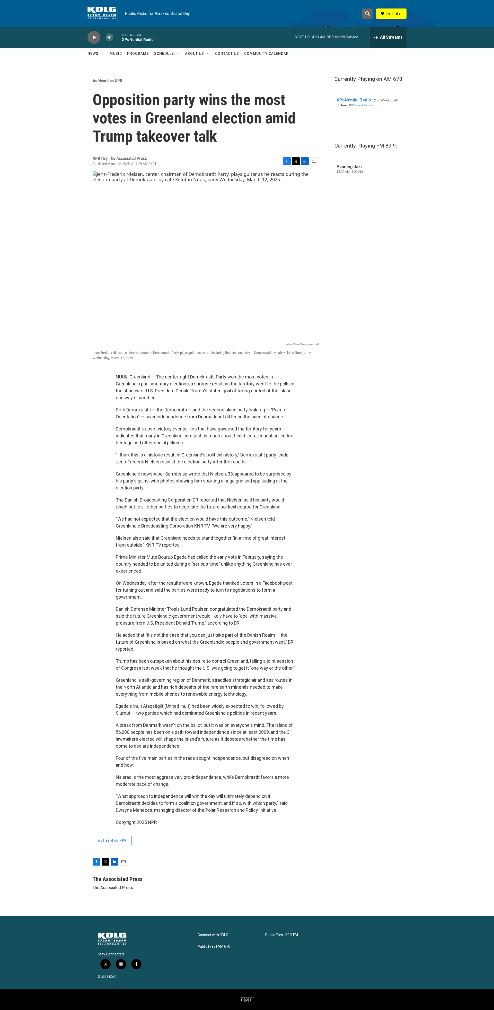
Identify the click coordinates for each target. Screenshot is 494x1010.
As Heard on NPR (107, 80)
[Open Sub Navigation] (102, 53)
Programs (138, 53)
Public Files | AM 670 (214, 946)
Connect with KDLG (213, 935)
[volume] (109, 37)
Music (116, 53)
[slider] (117, 37)
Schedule (164, 53)
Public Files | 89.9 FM (281, 935)
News (93, 53)
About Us (194, 53)
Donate (393, 13)
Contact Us (227, 53)
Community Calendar (266, 53)
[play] (94, 37)
